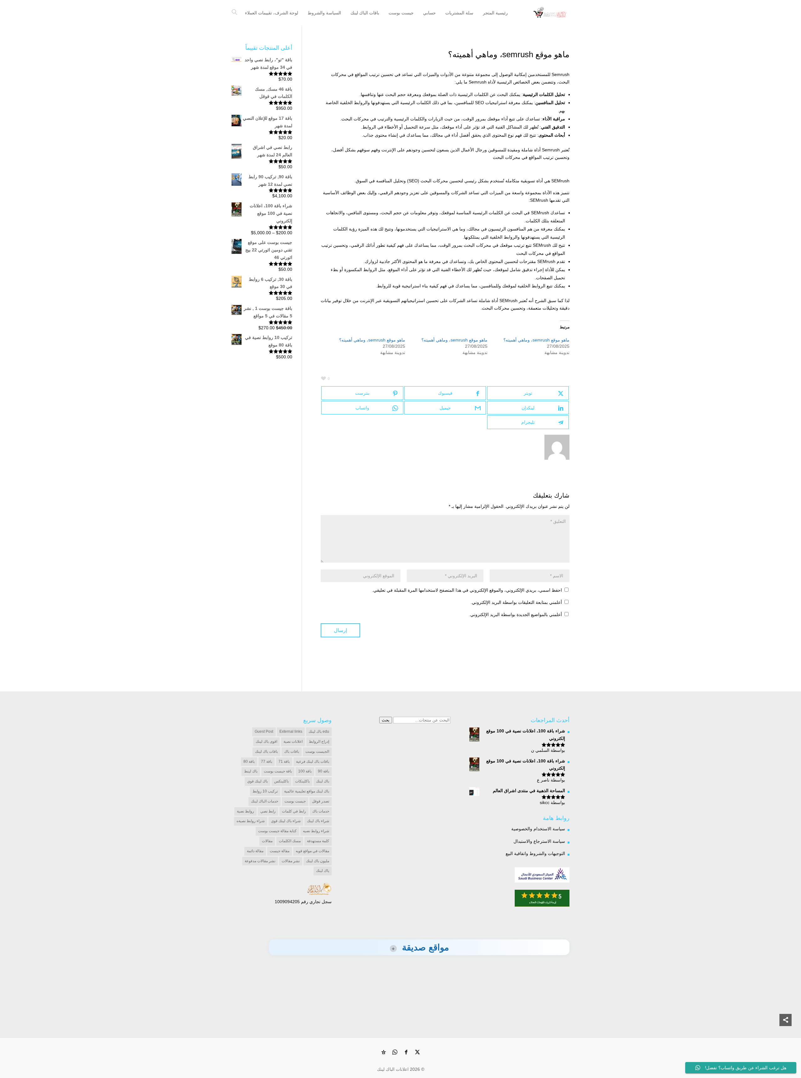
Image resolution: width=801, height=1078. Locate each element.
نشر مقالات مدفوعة (260, 861)
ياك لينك (322, 870)
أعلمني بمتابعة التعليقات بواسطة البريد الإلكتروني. (516, 602)
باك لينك (322, 781)
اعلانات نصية (293, 741)
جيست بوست (295, 801)
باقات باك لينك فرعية (312, 761)
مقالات (267, 841)
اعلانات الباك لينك (393, 1069)
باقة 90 (323, 771)
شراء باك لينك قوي (286, 821)
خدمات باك (320, 811)
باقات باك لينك (266, 751)
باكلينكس (281, 781)
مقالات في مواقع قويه (312, 851)
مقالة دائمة (255, 851)
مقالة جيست (279, 851)
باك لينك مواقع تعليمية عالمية (306, 791)
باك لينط (251, 771)
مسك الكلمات (290, 841)
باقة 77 (266, 761)
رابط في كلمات (294, 811)
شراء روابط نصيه (316, 831)
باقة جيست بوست (278, 771)
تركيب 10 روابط (265, 791)
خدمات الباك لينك (264, 801)
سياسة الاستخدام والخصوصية (538, 828)
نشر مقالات (291, 861)
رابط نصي (268, 811)
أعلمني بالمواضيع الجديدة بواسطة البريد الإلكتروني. (515, 614)
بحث (386, 720)
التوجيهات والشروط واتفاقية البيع (535, 853)
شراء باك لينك (318, 821)
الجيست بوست (317, 751)
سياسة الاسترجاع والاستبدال (539, 841)
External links (290, 731)
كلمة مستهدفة (318, 841)
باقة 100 (305, 771)
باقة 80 (249, 761)
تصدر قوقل (320, 801)
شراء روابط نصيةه (251, 821)
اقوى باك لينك (266, 741)
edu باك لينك (319, 731)
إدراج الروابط (319, 741)
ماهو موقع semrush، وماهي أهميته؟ (536, 339)
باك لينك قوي (257, 781)
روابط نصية (245, 811)
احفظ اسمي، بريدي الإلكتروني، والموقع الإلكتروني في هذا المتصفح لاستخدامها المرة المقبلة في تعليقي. (467, 590)
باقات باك (291, 751)
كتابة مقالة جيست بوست (277, 831)
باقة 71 (284, 761)
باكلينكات (302, 781)
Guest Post (264, 731)
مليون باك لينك (317, 861)
